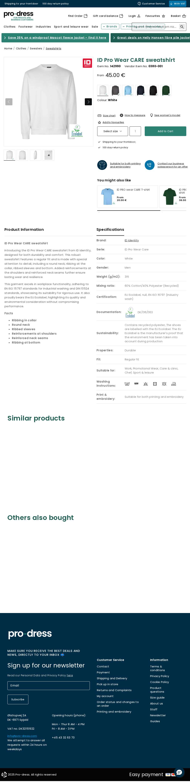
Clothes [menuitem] (10, 27)
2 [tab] (162, 212)
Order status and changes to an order (118, 704)
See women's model (167, 115)
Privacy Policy (159, 676)
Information (159, 660)
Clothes (21, 48)
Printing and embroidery (114, 712)
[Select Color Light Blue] (128, 90)
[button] (179, 772)
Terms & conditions (157, 668)
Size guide (157, 697)
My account (105, 696)
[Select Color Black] (153, 90)
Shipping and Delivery (112, 678)
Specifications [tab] (110, 229)
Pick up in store (107, 684)
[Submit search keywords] (182, 26)
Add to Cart (165, 131)
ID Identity (132, 240)
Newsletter (158, 715)
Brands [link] (112, 26)
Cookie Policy (159, 682)
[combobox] (159, 26)
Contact (103, 666)
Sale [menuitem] (95, 27)
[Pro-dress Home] (18, 16)
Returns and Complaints (114, 690)
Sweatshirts (53, 48)
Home (8, 48)
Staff (154, 709)
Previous (9, 101)
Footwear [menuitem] (26, 27)
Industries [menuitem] (43, 27)
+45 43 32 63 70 (63, 737)
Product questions (157, 690)
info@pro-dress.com (22, 736)
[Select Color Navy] (140, 90)
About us (156, 703)
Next (88, 101)
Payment (103, 672)
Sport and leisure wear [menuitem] (71, 27)
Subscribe (17, 699)
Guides (155, 721)
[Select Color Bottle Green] (165, 90)
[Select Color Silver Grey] (115, 90)
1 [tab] (99, 212)
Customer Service (153, 3)
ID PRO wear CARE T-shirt (133, 190)
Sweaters (36, 48)
